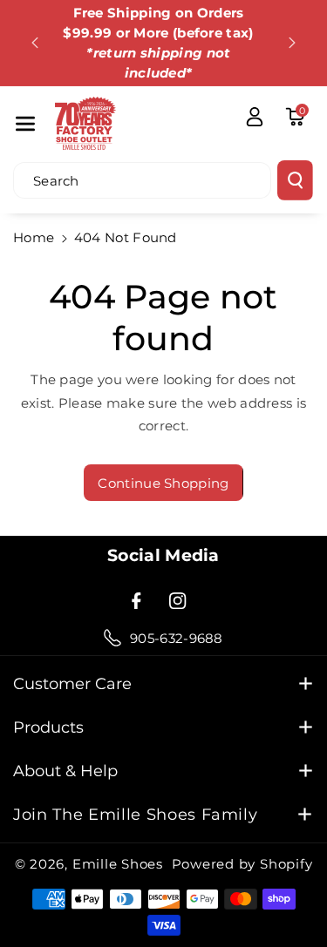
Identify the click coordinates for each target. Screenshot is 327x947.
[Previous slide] (35, 42)
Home (33, 237)
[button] (25, 123)
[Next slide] (292, 42)
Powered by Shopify (242, 864)
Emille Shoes (117, 864)
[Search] (295, 180)
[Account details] (254, 117)
